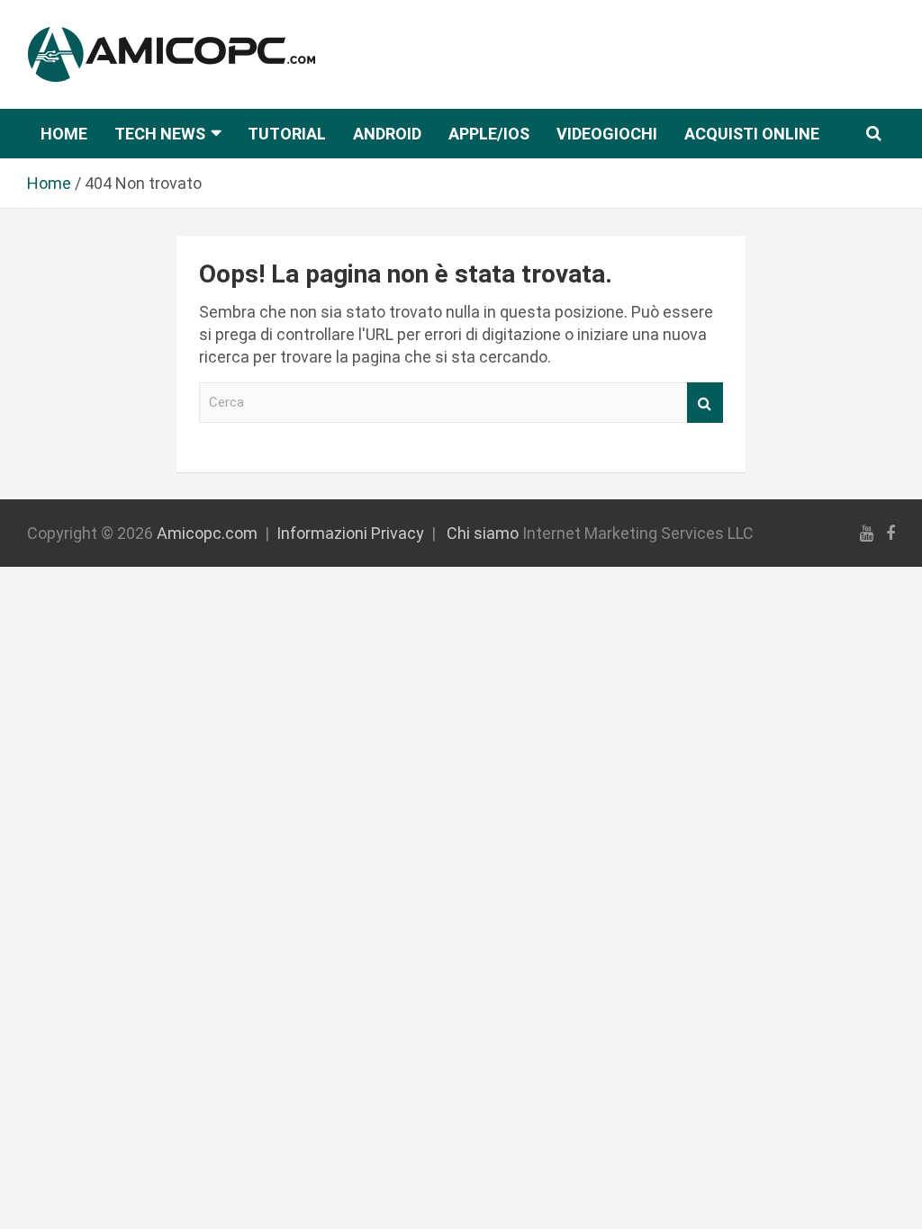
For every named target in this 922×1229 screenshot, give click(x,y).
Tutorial (287, 133)
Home (64, 133)
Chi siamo (483, 533)
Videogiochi (606, 133)
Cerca (705, 402)
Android (387, 133)
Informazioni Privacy (350, 533)
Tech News (159, 133)
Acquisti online (751, 133)
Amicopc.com (207, 533)
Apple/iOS (488, 133)
